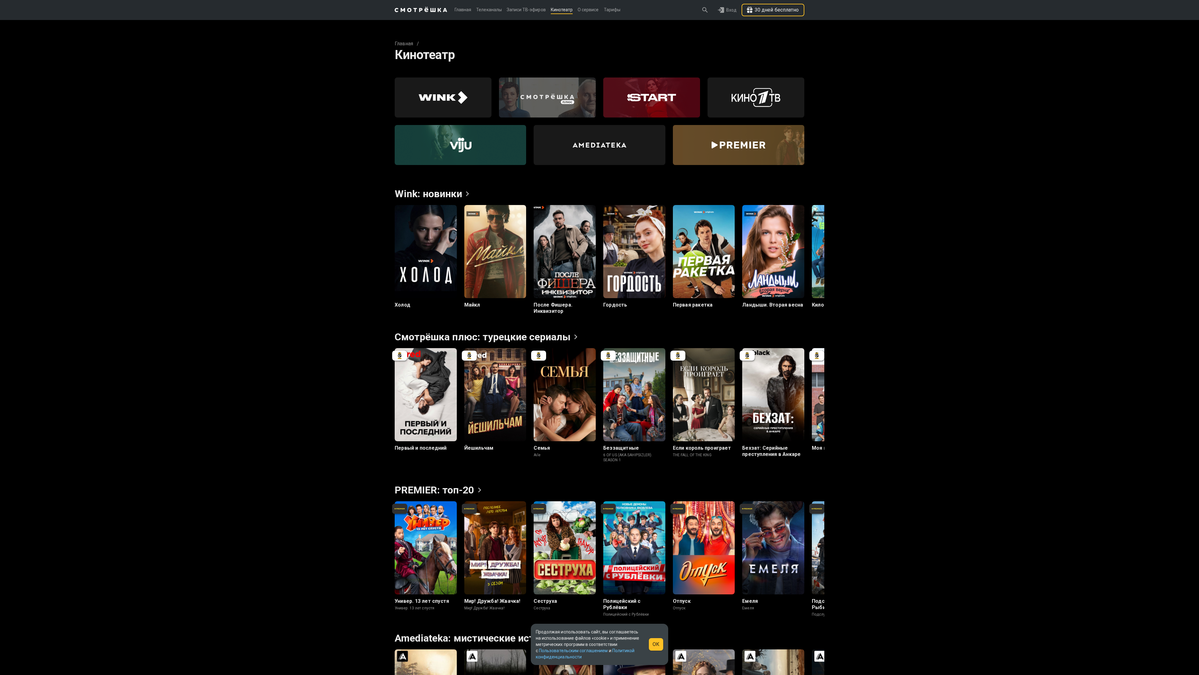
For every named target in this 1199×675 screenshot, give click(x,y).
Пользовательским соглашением (573, 650)
